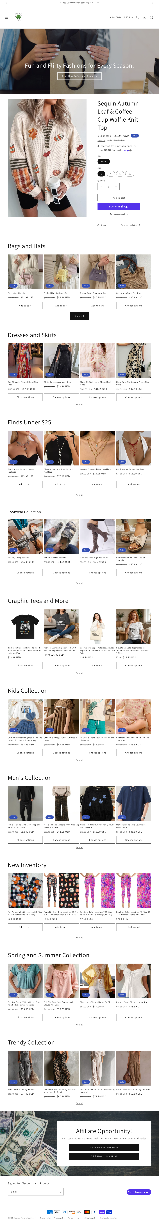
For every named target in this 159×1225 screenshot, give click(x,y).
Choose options (133, 305)
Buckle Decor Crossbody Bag (93, 293)
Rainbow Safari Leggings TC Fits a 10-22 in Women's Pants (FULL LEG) (133, 913)
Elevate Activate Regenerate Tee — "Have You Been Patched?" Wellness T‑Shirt (132, 650)
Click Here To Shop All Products (79, 76)
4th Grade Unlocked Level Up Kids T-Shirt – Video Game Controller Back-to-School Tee (24, 650)
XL (130, 173)
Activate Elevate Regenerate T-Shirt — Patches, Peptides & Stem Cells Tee (61, 649)
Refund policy (45, 1218)
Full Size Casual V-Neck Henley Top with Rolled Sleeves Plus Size (23, 1003)
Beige (104, 161)
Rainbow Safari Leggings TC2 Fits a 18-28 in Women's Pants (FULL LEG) (96, 913)
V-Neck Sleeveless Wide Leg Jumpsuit (133, 1089)
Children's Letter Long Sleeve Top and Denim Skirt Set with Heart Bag (25, 739)
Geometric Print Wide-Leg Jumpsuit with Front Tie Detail (60, 1090)
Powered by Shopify (29, 1218)
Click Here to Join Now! (104, 1156)
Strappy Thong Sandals (18, 557)
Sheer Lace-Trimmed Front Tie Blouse (97, 1002)
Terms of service (74, 1218)
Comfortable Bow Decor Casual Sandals (130, 559)
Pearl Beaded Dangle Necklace (130, 469)
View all (79, 315)
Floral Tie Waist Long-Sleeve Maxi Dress (95, 383)
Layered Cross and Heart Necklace (95, 469)
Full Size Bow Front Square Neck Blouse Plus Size (58, 1003)
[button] (6, 17)
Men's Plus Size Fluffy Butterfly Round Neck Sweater (97, 826)
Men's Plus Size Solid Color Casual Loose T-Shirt (131, 826)
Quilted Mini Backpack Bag (56, 293)
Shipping (101, 140)
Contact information (108, 1218)
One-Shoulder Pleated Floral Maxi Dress (23, 383)
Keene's (17, 1218)
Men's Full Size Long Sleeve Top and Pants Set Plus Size (24, 826)
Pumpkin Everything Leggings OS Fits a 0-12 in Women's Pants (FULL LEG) (61, 913)
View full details (129, 225)
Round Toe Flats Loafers (55, 557)
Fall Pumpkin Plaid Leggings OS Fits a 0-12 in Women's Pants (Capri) (25, 913)
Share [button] (103, 225)
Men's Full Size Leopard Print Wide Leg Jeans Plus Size (61, 826)
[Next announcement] (153, 3)
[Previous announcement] (6, 3)
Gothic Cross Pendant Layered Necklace (21, 470)
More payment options (119, 214)
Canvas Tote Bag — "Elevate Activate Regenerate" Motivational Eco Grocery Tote (97, 650)
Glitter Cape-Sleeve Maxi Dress (57, 382)
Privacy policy (59, 1218)
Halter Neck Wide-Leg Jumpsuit (22, 1089)
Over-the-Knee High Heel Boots (94, 557)
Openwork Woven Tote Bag (128, 293)
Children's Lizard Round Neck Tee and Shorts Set (97, 739)
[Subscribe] (60, 1191)
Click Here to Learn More (104, 1147)
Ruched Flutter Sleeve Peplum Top (131, 1002)
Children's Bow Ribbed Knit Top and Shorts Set (132, 739)
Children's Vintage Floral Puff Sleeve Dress (60, 739)
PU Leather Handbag (17, 293)
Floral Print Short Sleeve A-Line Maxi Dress (132, 383)
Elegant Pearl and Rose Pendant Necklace (58, 470)
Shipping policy (90, 1218)
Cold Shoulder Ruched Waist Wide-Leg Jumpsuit (97, 1090)
